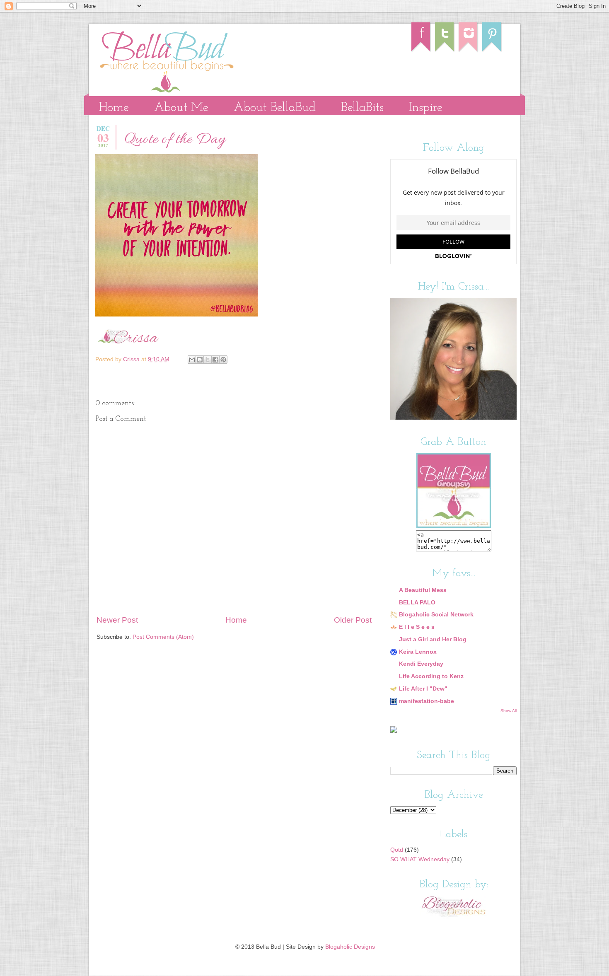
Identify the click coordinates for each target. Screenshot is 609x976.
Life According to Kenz (431, 676)
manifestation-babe (426, 701)
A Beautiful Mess (423, 590)
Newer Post (117, 620)
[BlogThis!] (200, 359)
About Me (181, 107)
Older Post (353, 620)
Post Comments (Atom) (163, 637)
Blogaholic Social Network (436, 614)
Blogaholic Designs (350, 947)
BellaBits (362, 107)
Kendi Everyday (421, 664)
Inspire (425, 107)
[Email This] (192, 359)
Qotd (396, 850)
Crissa (132, 359)
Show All (508, 710)
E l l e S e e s (417, 627)
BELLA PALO (417, 602)
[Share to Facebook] (215, 359)
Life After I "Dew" (423, 689)
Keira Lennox (418, 652)
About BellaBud (275, 107)
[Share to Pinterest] (223, 359)
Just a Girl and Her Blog (432, 639)
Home (114, 107)
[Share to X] (207, 359)
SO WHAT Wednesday (420, 859)
